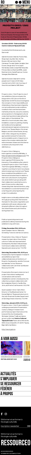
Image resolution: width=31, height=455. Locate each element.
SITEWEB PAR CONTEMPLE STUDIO (11, 453)
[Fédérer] (15, 388)
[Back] (20, 2)
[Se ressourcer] (15, 383)
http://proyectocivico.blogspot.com (14, 156)
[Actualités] (15, 373)
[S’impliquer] (15, 378)
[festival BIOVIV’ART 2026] (12, 351)
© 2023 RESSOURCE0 (7, 451)
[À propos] (15, 393)
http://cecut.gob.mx (8, 329)
